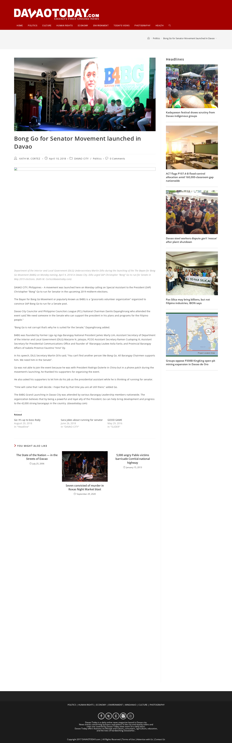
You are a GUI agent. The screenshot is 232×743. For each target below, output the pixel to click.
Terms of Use (128, 739)
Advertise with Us (145, 739)
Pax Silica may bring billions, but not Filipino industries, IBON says (188, 301)
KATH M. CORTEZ (29, 158)
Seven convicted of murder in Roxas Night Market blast (85, 487)
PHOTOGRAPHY (157, 704)
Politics (97, 158)
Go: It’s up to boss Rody (27, 419)
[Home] (148, 38)
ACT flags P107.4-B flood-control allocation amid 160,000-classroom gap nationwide (189, 177)
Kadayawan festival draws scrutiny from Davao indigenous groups (190, 114)
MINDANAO (130, 704)
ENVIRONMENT (115, 704)
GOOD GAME (115, 419)
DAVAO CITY (81, 158)
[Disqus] (85, 542)
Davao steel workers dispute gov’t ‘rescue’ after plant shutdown (191, 240)
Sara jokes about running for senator (82, 419)
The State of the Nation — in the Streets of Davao (37, 457)
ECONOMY (101, 704)
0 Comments (117, 158)
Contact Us (160, 739)
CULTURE (142, 704)
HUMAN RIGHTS (86, 704)
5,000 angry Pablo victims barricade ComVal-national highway (132, 459)
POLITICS (72, 704)
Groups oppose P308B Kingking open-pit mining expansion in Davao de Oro (190, 362)
